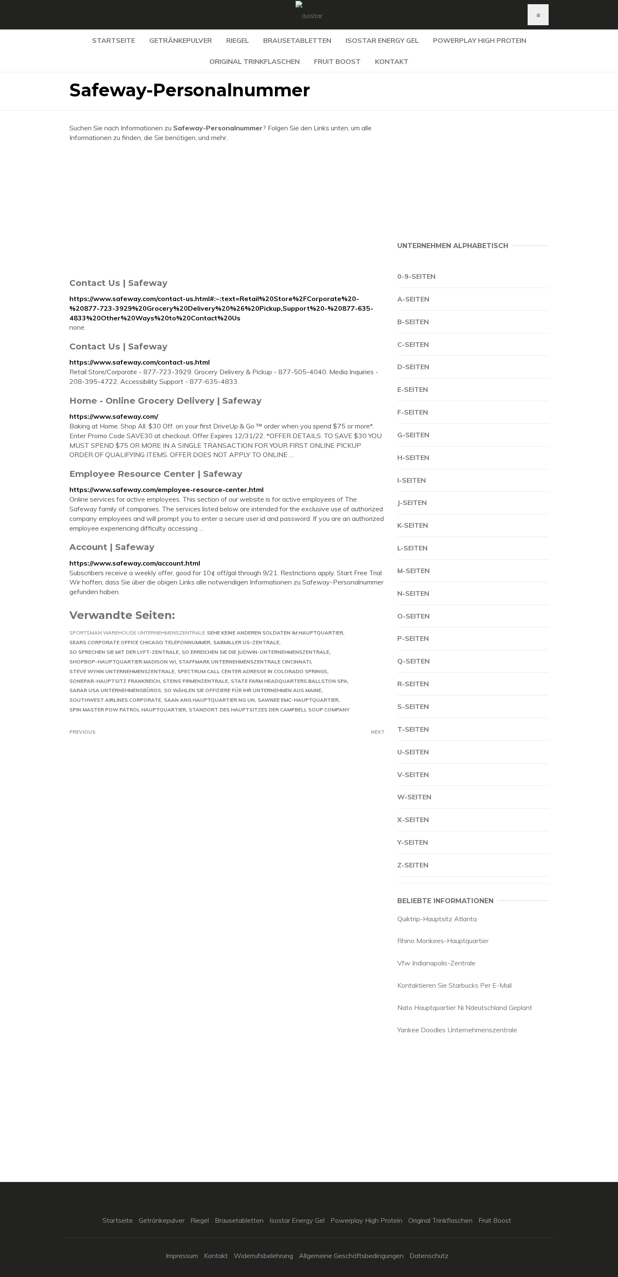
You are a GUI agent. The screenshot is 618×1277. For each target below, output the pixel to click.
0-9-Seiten (416, 276)
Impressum (182, 1255)
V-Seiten (413, 774)
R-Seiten (413, 683)
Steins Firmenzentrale (195, 681)
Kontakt (392, 61)
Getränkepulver (180, 40)
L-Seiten (412, 548)
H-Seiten (413, 457)
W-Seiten (414, 797)
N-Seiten (413, 593)
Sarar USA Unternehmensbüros (115, 690)
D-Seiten (413, 366)
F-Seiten (412, 412)
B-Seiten (413, 321)
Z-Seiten (412, 865)
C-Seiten (413, 344)
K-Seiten (412, 525)
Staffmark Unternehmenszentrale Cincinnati (245, 661)
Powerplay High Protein (479, 40)
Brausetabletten (297, 40)
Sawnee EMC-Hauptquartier (298, 700)
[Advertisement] (227, 210)
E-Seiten (412, 389)
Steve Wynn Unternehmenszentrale (121, 671)
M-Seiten (413, 570)
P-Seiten (413, 638)
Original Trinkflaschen (254, 61)
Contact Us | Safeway (118, 283)
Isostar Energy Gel (382, 40)
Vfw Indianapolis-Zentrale (436, 963)
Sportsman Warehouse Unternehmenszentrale (137, 632)
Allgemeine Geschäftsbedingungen (351, 1255)
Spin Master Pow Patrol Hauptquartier (127, 709)
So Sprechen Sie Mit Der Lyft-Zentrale (124, 652)
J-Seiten (412, 502)
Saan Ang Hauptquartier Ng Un (209, 700)
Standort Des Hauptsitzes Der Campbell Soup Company (269, 709)
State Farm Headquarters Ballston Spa (289, 681)
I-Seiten (411, 480)
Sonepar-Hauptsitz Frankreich (114, 681)
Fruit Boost (337, 61)
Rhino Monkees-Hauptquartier (443, 940)
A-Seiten (413, 299)
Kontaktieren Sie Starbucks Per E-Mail (454, 985)
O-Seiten (413, 616)
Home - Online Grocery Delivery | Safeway (165, 400)
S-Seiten (413, 706)
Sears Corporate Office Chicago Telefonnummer (139, 642)
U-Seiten (413, 752)
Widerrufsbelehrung (263, 1255)
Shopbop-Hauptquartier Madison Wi (122, 661)
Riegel (237, 40)
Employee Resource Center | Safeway (155, 473)
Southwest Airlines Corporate (115, 700)
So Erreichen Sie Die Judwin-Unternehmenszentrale (255, 652)
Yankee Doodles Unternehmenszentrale (457, 1030)
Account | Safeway (111, 547)
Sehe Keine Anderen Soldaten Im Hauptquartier (275, 632)
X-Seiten (413, 819)
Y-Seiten (412, 842)
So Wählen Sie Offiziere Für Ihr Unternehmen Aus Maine (242, 690)
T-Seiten (413, 729)
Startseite (113, 40)
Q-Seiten (413, 661)
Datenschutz (429, 1255)
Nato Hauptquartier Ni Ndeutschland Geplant (464, 1007)
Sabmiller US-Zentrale (246, 642)
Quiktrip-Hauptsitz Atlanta (437, 919)
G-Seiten (413, 435)
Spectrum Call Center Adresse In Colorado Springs (252, 671)
